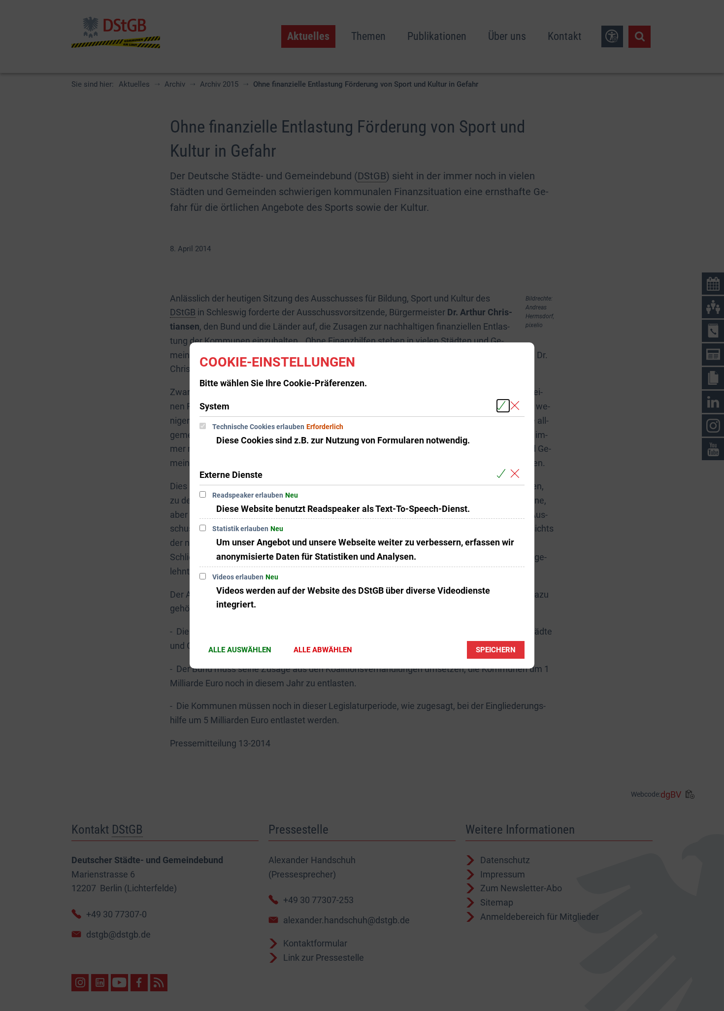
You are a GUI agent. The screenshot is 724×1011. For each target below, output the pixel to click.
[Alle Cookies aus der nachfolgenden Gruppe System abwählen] (517, 406)
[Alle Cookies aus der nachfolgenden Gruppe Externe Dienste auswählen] (503, 474)
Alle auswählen (239, 649)
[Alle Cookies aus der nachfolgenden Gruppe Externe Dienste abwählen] (517, 474)
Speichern (496, 649)
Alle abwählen (323, 649)
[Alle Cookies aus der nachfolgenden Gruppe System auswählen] (503, 406)
